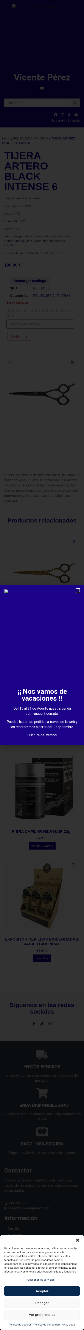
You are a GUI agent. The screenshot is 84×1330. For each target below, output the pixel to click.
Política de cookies (20, 1324)
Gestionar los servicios (40, 1279)
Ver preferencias (42, 1315)
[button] (77, 1240)
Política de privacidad (47, 1324)
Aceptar (42, 1291)
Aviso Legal (69, 1324)
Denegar (42, 1303)
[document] (42, 665)
